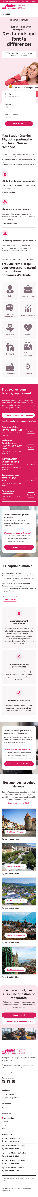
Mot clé (8, 94)
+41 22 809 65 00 (12, 1171)
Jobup (4, 1125)
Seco (3, 1128)
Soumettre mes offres (9, 224)
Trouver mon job (17, 124)
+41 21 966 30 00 (12, 1163)
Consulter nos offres (9, 192)
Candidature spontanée (11, 1098)
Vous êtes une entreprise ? (19, 2)
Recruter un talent (9, 1108)
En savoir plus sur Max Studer (19, 803)
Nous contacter (7, 1073)
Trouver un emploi (8, 1094)
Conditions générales (8, 1178)
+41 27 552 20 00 (12, 1149)
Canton (8, 104)
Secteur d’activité (12, 115)
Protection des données (22, 1178)
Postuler (30, 431)
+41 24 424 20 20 (12, 1141)
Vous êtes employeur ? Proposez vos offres (19, 421)
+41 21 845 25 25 (12, 1156)
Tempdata (5, 1122)
